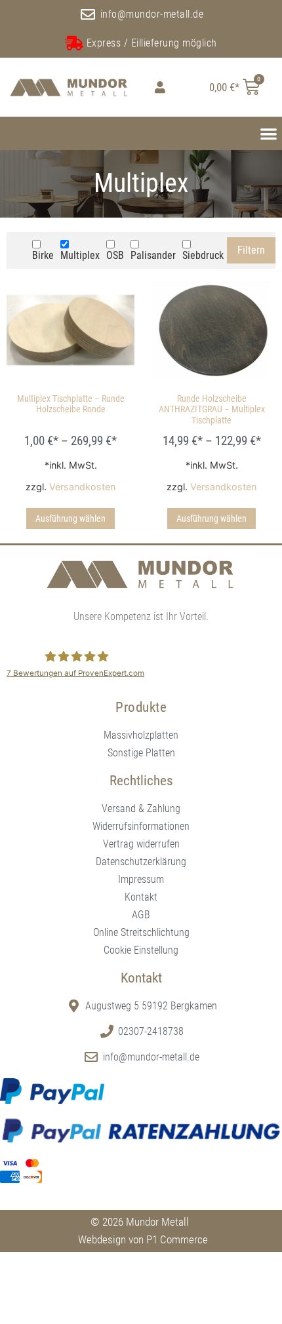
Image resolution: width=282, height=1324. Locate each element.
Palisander (153, 255)
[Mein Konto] (157, 87)
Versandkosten (82, 486)
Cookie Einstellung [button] (141, 950)
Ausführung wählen (70, 518)
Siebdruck (203, 255)
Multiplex (80, 255)
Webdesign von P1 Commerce (143, 1239)
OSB (115, 255)
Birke (43, 255)
